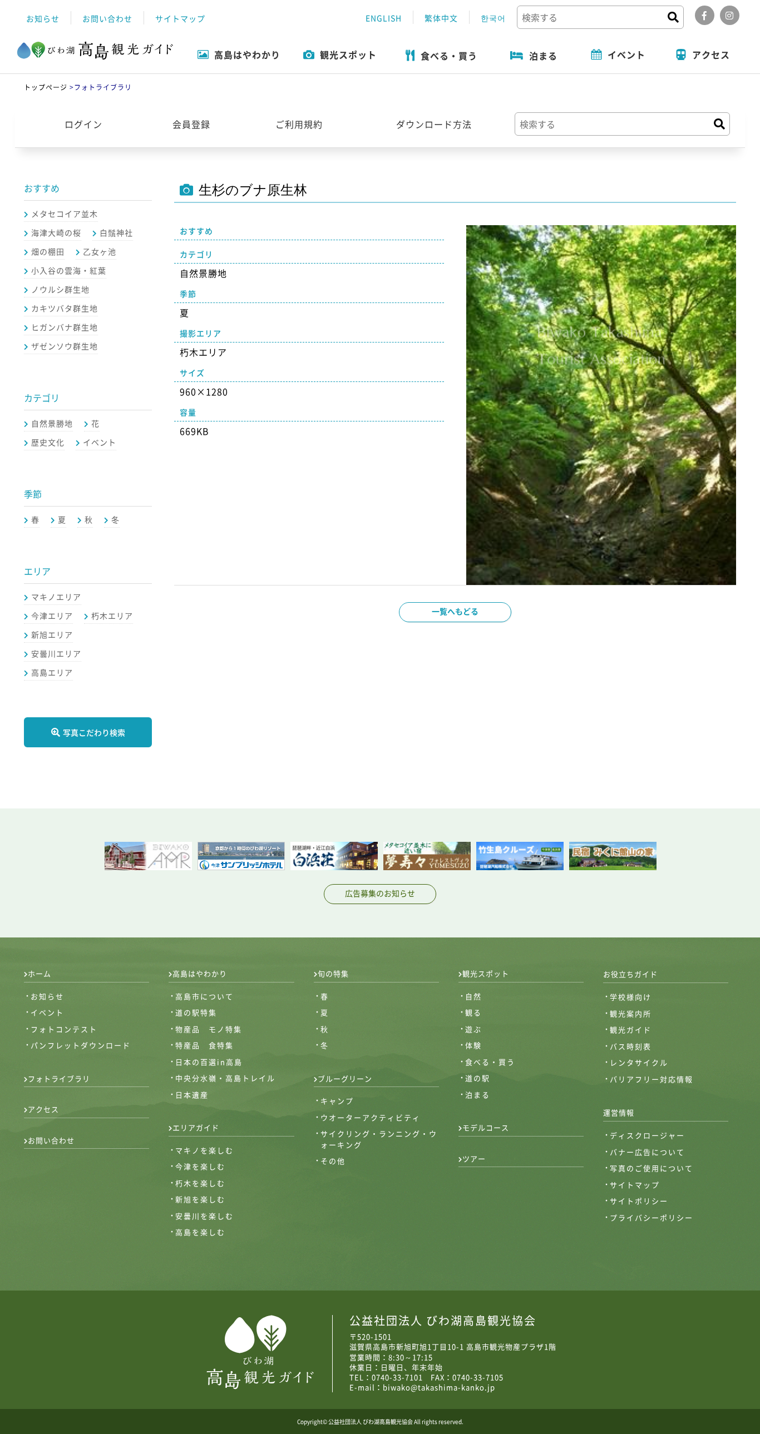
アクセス (43, 1109)
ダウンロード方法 (434, 124)
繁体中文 (441, 17)
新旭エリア (52, 634)
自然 (473, 996)
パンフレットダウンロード (81, 1045)
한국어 (493, 17)
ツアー (474, 1158)
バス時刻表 (631, 1046)
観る (473, 1012)
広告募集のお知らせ (380, 893)
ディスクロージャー (647, 1135)
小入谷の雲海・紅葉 (68, 270)
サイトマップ (180, 18)
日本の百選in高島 (209, 1061)
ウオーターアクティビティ (370, 1117)
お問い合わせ (107, 18)
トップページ (45, 87)
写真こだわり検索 (94, 732)
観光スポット (485, 973)
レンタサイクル (639, 1062)
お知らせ (43, 18)
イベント (99, 442)
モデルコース (485, 1127)
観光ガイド (631, 1029)
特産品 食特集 (204, 1045)
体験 (473, 1045)
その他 (333, 1160)
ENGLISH (384, 17)
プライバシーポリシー (651, 1217)
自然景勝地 (52, 423)
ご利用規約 (299, 124)
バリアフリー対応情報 (651, 1079)
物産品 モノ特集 (208, 1029)
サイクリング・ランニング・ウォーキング (378, 1139)
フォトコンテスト (64, 1029)
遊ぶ (473, 1029)
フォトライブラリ (59, 1078)
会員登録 (191, 124)
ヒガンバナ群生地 (64, 327)
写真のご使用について (651, 1168)
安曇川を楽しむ (204, 1215)
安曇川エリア (56, 653)
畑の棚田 (48, 251)
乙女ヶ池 (99, 251)
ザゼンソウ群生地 (64, 345)
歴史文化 (48, 442)
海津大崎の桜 (56, 232)
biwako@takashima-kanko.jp (439, 1387)
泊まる (477, 1094)
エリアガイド (195, 1127)
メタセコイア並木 (64, 213)
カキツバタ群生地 (64, 308)
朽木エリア (112, 615)
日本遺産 (192, 1094)
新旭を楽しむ (200, 1199)
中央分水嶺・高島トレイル (225, 1078)
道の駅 (477, 1078)
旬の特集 (333, 973)
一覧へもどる (455, 611)
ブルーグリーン (345, 1078)
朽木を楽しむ (200, 1183)
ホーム (39, 973)
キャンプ (337, 1100)
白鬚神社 (116, 232)
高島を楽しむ (200, 1232)
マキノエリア (56, 596)
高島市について (204, 996)
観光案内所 (631, 1013)
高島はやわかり (199, 973)
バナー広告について (647, 1152)
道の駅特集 (196, 1012)
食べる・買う (490, 1061)
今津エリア (52, 615)
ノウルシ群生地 (60, 289)
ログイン (83, 124)
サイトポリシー (639, 1200)
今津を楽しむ (200, 1166)
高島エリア (52, 672)
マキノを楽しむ (204, 1150)
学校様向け (631, 996)
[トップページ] (95, 51)
